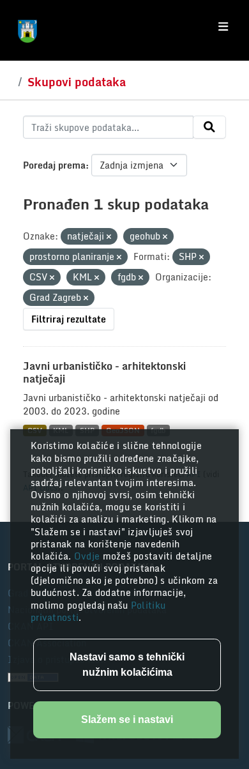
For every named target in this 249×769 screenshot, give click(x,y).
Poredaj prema (54, 165)
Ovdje (88, 556)
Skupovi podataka (76, 82)
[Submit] (209, 127)
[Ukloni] (109, 237)
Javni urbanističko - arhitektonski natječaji (104, 373)
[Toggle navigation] (223, 26)
